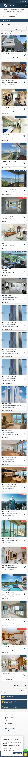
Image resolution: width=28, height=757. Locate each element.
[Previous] (3, 44)
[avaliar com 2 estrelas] (3, 692)
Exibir (15, 685)
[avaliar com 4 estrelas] (5, 692)
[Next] (25, 44)
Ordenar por (11, 29)
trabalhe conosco (9, 730)
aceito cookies (18, 753)
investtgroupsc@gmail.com (12, 728)
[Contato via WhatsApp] (25, 750)
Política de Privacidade (7, 748)
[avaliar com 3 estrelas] (4, 692)
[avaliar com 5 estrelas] (7, 692)
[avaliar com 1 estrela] (1, 692)
